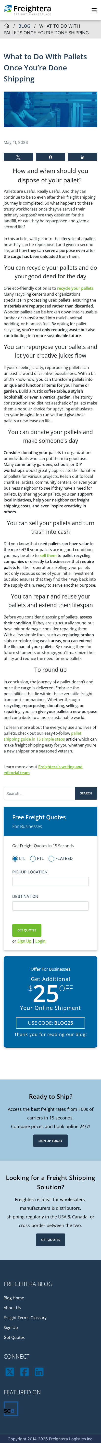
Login (40, 941)
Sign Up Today (50, 1140)
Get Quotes (50, 1239)
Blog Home (14, 1298)
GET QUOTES (26, 930)
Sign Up (24, 941)
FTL (40, 858)
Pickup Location (30, 871)
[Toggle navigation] (94, 10)
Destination (25, 896)
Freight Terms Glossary (25, 1317)
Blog (24, 26)
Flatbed (64, 858)
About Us (12, 1307)
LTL (22, 858)
